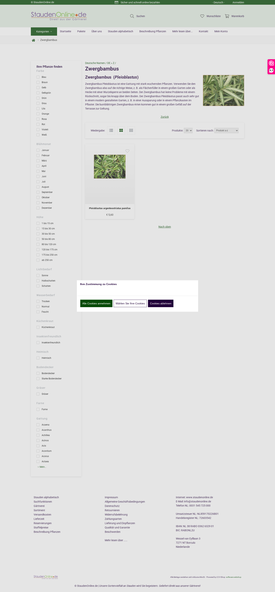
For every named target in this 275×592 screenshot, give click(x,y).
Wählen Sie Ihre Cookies (130, 303)
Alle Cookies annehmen (96, 303)
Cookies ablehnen (160, 303)
